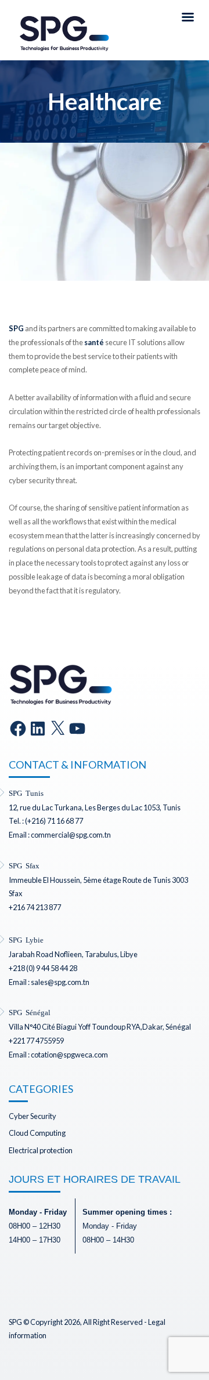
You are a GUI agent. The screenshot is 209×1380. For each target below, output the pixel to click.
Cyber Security (32, 1116)
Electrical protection (41, 1150)
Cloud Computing (37, 1133)
